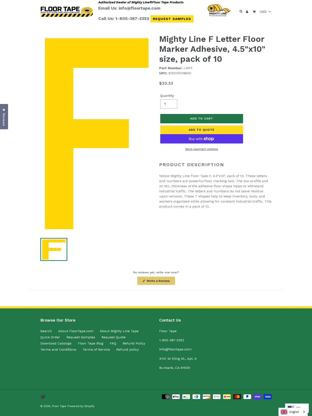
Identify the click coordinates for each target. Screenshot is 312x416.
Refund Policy (134, 343)
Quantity (167, 96)
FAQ (113, 343)
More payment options (201, 149)
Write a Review (160, 282)
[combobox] (293, 412)
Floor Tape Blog (90, 343)
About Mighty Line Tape (119, 331)
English (294, 411)
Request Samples (172, 19)
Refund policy (127, 349)
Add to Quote (202, 129)
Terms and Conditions (58, 349)
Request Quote (113, 337)
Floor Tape (59, 406)
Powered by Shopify (80, 406)
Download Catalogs (56, 343)
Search (46, 331)
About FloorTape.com (75, 331)
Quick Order (50, 337)
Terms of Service (96, 349)
